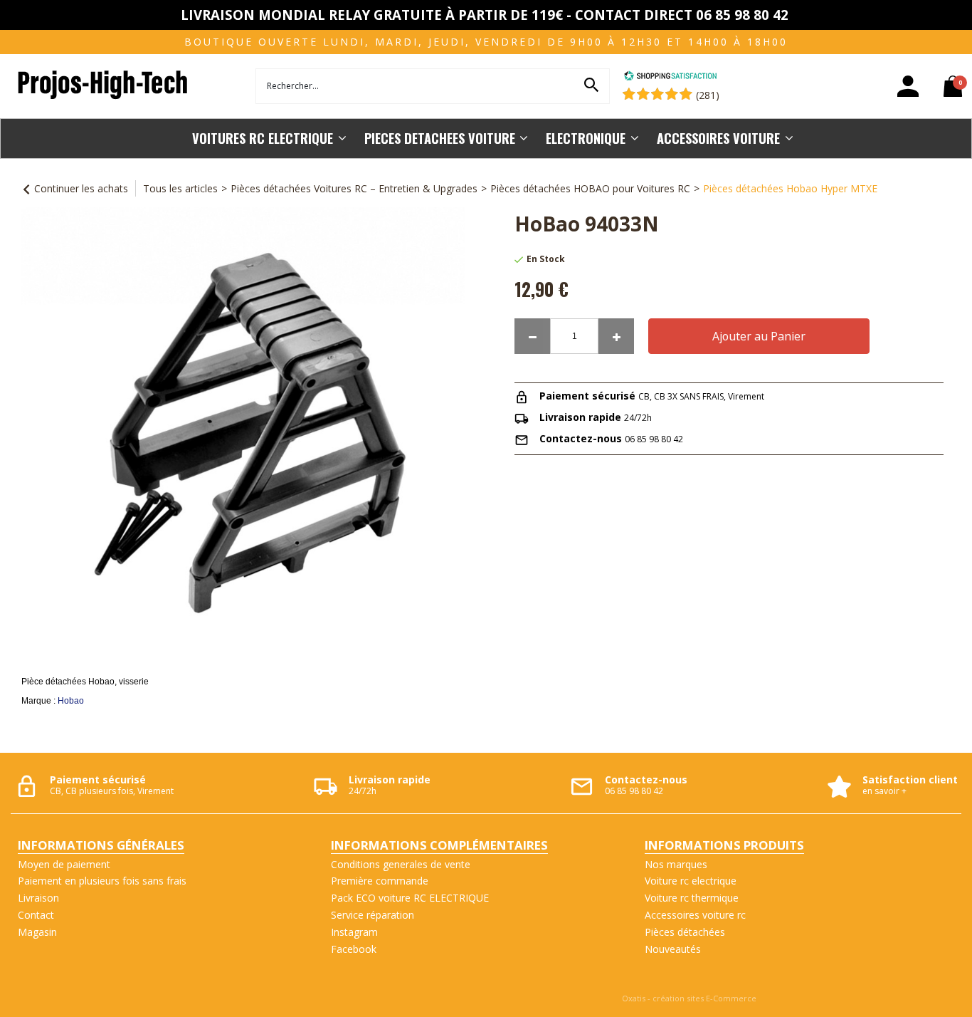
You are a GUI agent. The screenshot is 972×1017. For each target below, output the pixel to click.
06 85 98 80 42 (654, 439)
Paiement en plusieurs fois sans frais (102, 880)
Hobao (71, 701)
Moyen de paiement (64, 864)
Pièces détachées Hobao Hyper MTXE (790, 188)
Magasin (37, 932)
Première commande (379, 880)
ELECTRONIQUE (585, 137)
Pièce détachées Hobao (68, 682)
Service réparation (372, 915)
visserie (134, 682)
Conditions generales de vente (400, 864)
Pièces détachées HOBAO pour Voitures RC (590, 188)
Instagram (354, 932)
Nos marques (676, 864)
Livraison (38, 897)
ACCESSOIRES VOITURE (718, 137)
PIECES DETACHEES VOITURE (439, 137)
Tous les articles (180, 188)
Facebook (353, 949)
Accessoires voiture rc (695, 915)
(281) (707, 95)
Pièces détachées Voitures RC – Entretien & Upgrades (354, 188)
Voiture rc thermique (692, 897)
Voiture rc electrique (690, 880)
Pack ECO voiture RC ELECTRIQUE (410, 897)
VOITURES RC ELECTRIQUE (262, 137)
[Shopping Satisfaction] (670, 77)
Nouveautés (673, 949)
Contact (36, 915)
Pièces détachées (685, 932)
